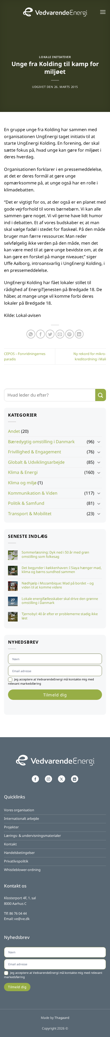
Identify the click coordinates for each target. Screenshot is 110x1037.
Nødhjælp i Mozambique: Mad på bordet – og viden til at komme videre (58, 585)
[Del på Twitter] (50, 334)
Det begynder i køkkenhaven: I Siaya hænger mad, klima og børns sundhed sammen (61, 570)
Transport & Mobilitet (30, 514)
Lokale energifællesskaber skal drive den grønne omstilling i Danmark (60, 601)
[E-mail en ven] (60, 334)
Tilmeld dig (55, 695)
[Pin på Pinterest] (69, 334)
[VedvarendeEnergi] (55, 12)
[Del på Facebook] (40, 334)
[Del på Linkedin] (79, 334)
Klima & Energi (23, 472)
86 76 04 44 (18, 913)
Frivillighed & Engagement (34, 452)
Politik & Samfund (26, 503)
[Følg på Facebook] (35, 778)
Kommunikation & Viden (32, 493)
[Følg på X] (61, 778)
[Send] (100, 395)
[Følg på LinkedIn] (74, 778)
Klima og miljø (22, 483)
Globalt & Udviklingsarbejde (36, 462)
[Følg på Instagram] (48, 778)
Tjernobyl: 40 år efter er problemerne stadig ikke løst (60, 616)
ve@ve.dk (22, 918)
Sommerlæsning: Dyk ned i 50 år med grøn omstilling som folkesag (55, 554)
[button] (103, 11)
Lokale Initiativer (55, 57)
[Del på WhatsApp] (30, 334)
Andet (14, 431)
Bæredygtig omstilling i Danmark (41, 442)
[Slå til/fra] (99, 441)
